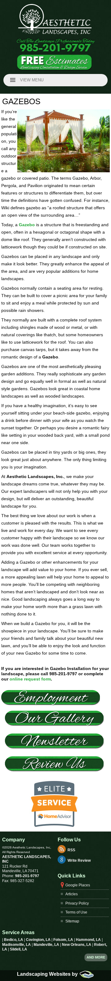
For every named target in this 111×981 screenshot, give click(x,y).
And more (96, 957)
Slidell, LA (18, 949)
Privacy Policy (77, 903)
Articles (71, 894)
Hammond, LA (89, 940)
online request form (30, 678)
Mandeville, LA (47, 944)
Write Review (79, 860)
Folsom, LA (63, 940)
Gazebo (27, 224)
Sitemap (72, 921)
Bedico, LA (14, 940)
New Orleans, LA (77, 944)
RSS (71, 850)
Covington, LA (38, 940)
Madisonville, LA (17, 944)
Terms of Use (76, 912)
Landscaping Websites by (48, 974)
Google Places (77, 885)
